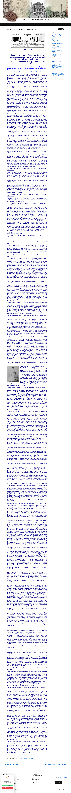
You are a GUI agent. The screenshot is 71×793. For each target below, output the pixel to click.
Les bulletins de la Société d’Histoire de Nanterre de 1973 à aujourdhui (57, 39)
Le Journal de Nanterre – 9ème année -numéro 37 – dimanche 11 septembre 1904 (27, 710)
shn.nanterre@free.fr (63, 777)
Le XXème (31, 758)
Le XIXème (27, 758)
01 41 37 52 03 (60, 775)
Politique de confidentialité (14, 789)
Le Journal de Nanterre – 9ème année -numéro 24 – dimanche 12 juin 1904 (27, 503)
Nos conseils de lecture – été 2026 (57, 70)
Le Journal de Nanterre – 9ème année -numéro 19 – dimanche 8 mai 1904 (27, 411)
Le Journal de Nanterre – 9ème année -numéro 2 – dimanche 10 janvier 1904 (27, 86)
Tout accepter (7, 785)
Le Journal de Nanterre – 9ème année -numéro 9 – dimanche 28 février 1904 (27, 204)
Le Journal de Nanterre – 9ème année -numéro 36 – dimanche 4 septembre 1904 (27, 688)
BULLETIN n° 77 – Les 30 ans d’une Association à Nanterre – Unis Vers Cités (58, 74)
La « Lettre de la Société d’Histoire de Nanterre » (56, 47)
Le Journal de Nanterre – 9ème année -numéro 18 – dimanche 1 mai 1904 (26, 387)
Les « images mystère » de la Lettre (57, 51)
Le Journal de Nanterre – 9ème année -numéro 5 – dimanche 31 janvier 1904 (27, 135)
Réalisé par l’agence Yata (63, 789)
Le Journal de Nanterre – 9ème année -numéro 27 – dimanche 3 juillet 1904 (27, 567)
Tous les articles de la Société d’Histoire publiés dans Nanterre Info (57, 54)
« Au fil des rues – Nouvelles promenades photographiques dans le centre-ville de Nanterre (57, 66)
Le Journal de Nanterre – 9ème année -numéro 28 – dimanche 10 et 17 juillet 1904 (27, 580)
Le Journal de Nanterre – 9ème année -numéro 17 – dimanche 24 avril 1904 (27, 363)
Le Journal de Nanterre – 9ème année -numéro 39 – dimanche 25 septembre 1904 (27, 742)
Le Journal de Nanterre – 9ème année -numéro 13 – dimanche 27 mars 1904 (27, 282)
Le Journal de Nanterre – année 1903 (13, 764)
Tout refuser (7, 787)
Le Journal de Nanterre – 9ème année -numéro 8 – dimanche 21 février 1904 (27, 195)
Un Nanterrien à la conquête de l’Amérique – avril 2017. (54, 764)
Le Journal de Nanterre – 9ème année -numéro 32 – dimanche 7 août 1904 (27, 630)
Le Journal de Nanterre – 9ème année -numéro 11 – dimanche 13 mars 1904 (27, 242)
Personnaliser (7, 790)
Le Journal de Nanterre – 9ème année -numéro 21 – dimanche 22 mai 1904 (27, 447)
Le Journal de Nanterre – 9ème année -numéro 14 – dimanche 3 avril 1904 (27, 302)
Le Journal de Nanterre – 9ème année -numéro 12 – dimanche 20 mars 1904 (27, 255)
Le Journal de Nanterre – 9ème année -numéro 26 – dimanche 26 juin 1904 (27, 548)
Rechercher (61, 29)
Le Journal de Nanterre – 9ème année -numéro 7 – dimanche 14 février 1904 (27, 180)
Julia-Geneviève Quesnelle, (39, 384)
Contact (58, 782)
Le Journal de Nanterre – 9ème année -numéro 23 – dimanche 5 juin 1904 (27, 483)
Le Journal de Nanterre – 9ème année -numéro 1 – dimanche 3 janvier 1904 (24, 71)
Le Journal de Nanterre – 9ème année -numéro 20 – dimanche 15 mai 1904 (27, 434)
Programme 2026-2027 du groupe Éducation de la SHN (57, 62)
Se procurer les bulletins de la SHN (57, 44)
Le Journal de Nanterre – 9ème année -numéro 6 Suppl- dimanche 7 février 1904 (27, 169)
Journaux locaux (22, 758)
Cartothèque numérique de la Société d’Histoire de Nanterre (57, 35)
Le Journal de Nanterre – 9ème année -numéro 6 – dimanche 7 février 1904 (27, 151)
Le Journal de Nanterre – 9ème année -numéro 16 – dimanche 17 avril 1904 (27, 337)
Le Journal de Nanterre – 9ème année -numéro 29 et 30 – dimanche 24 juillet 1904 (27, 608)
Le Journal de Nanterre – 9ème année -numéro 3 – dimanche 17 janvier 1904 (27, 110)
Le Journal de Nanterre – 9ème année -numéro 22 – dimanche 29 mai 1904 (27, 464)
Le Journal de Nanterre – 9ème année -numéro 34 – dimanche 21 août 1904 (27, 652)
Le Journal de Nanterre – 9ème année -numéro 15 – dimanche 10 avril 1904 (27, 316)
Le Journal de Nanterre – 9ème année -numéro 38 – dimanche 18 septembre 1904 (27, 727)
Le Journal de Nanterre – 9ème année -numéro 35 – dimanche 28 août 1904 (27, 668)
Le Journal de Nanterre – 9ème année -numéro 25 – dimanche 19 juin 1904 (27, 520)
